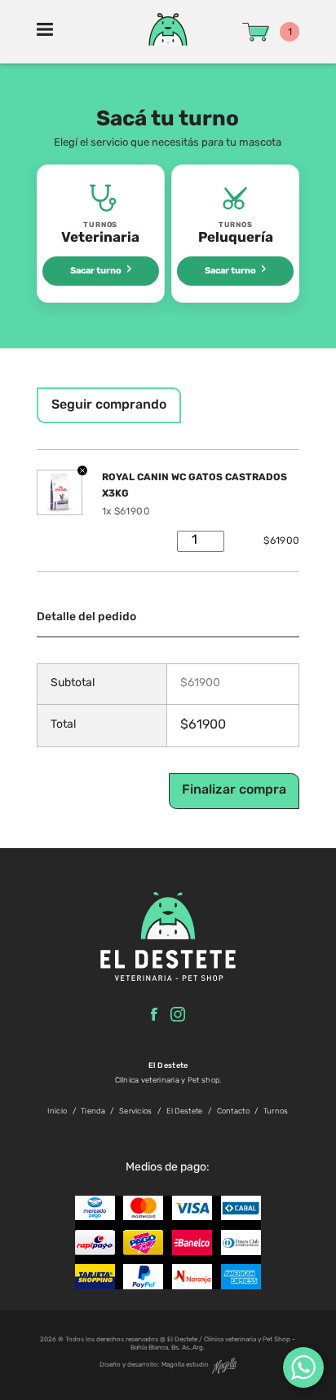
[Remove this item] (82, 472)
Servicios (136, 1111)
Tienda (93, 1111)
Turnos (276, 1111)
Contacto (233, 1111)
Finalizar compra (234, 790)
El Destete (184, 1111)
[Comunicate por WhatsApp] (303, 1367)
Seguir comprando (108, 405)
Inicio (57, 1111)
